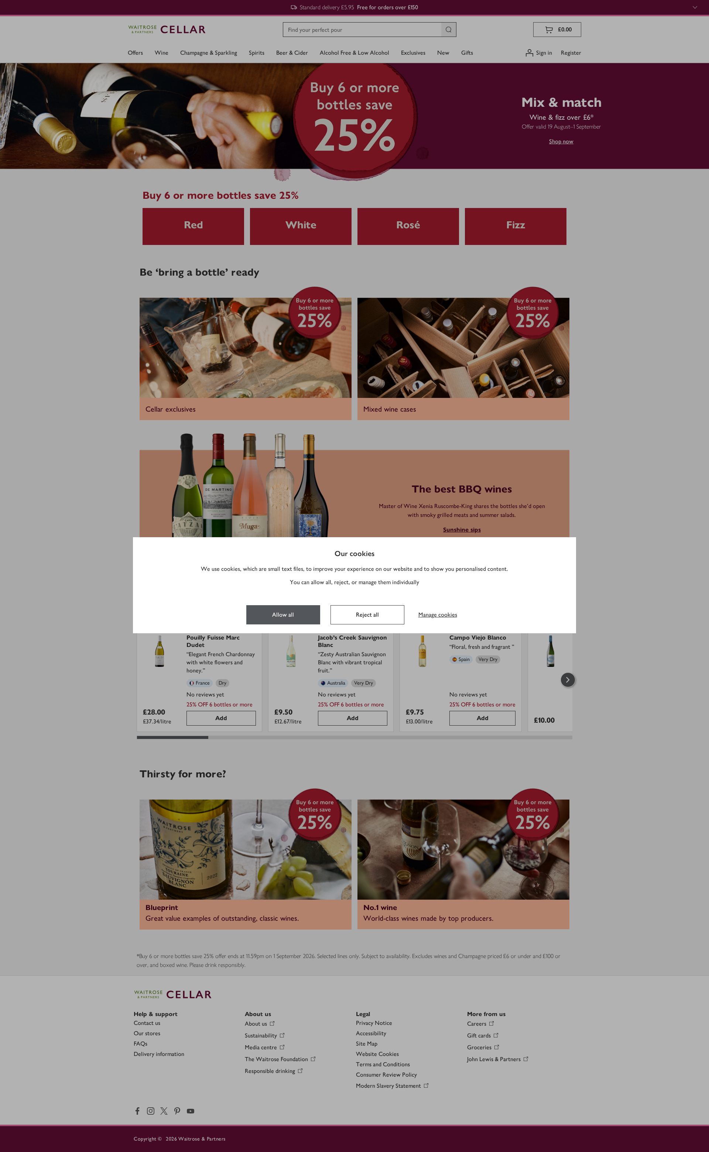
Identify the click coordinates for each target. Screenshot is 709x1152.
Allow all (283, 614)
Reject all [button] (367, 614)
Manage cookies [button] (437, 614)
